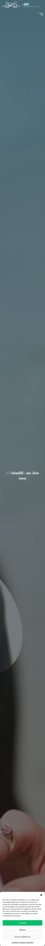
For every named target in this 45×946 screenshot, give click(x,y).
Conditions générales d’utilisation (23, 942)
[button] (41, 895)
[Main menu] (41, 14)
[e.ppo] (11, 5)
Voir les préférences (22, 937)
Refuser (22, 930)
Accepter (22, 923)
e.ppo (25, 4)
